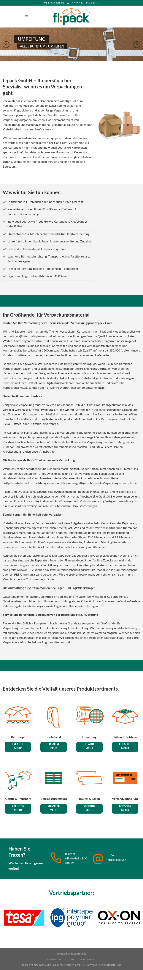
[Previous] (6, 44)
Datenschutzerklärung (80, 959)
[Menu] (26, 16)
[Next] (137, 44)
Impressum (54, 959)
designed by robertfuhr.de (71, 953)
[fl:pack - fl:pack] (71, 16)
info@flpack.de (116, 859)
